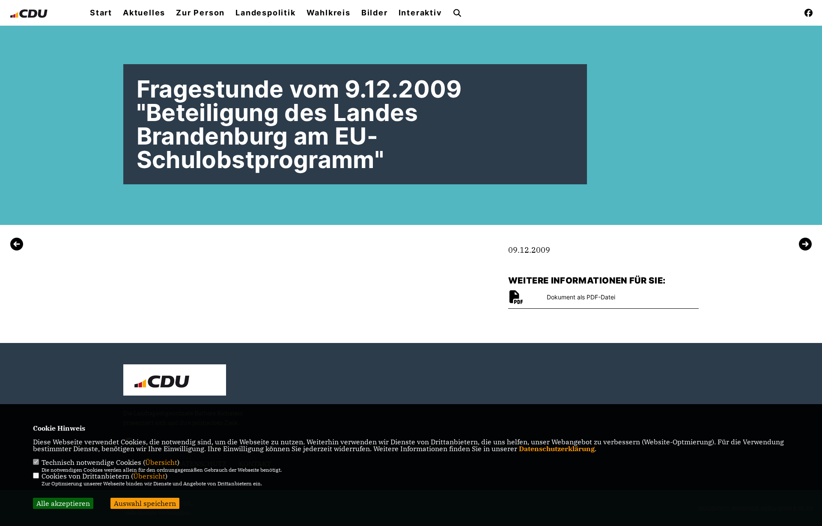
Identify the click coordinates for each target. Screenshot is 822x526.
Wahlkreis (329, 13)
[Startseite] (174, 381)
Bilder (374, 13)
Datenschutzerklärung (557, 448)
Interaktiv (420, 13)
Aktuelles (144, 13)
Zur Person (200, 13)
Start (101, 13)
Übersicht (161, 462)
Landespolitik (265, 13)
